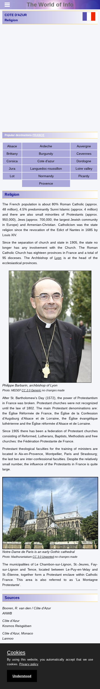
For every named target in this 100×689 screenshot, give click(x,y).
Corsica (12, 161)
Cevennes (84, 153)
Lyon (57, 258)
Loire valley (84, 168)
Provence (46, 183)
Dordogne (84, 161)
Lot (12, 176)
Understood (22, 676)
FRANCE (38, 135)
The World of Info (50, 4)
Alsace (12, 146)
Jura (12, 168)
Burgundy (46, 153)
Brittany (12, 153)
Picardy (83, 176)
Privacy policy (28, 664)
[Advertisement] (50, 78)
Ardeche (46, 146)
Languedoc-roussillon (46, 168)
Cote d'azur (45, 161)
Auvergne (84, 146)
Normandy (46, 176)
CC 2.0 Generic (31, 390)
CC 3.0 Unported (43, 556)
